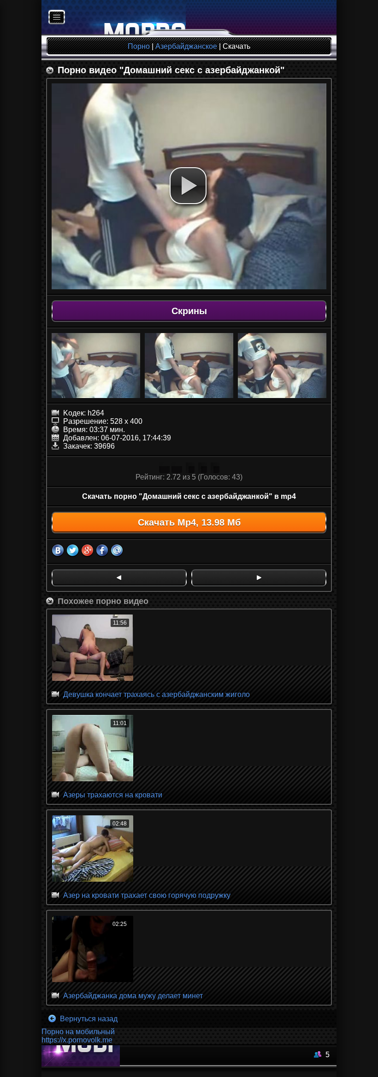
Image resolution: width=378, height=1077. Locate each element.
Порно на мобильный (78, 1032)
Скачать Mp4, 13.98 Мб (189, 522)
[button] (188, 185)
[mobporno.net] (113, 17)
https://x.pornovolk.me (76, 1040)
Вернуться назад (88, 1019)
